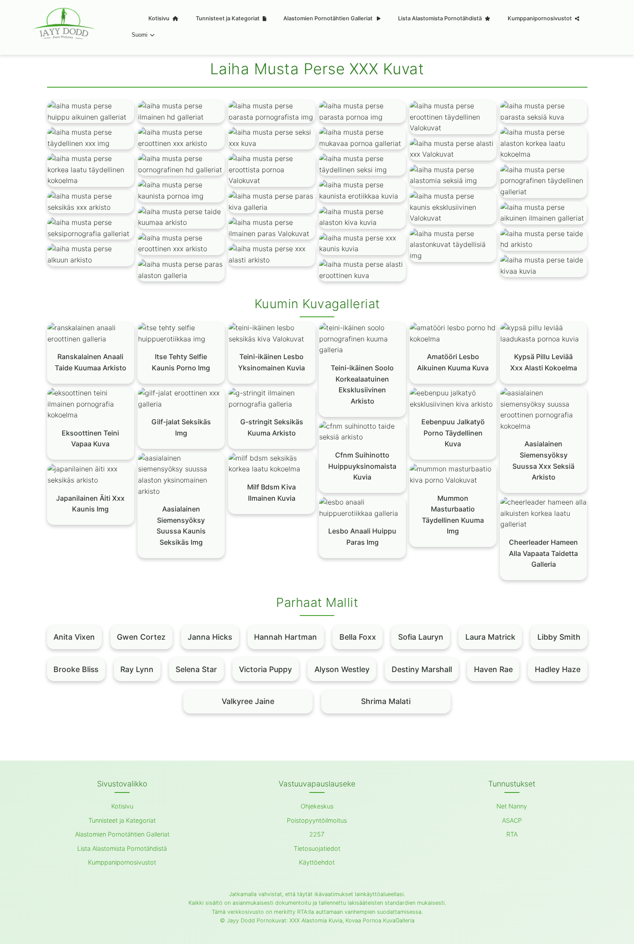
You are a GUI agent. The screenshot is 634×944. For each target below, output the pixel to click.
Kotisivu (159, 18)
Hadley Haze (558, 669)
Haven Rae (493, 669)
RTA (512, 834)
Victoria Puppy (265, 669)
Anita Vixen (74, 636)
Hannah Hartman (285, 636)
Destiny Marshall (422, 669)
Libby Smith (559, 636)
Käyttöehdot (317, 862)
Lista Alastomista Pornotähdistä (440, 18)
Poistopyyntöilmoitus (317, 820)
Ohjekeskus (317, 806)
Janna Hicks (210, 636)
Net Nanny (511, 806)
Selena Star (196, 669)
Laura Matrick (490, 636)
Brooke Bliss (75, 669)
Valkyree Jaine (248, 701)
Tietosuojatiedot (317, 848)
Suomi (140, 35)
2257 (316, 834)
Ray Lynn (137, 669)
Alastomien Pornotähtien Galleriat (328, 18)
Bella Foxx (357, 636)
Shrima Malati (386, 701)
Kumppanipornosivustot (540, 18)
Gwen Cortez (141, 636)
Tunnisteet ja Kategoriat (228, 18)
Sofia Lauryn (420, 636)
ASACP (512, 820)
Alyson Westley (342, 669)
